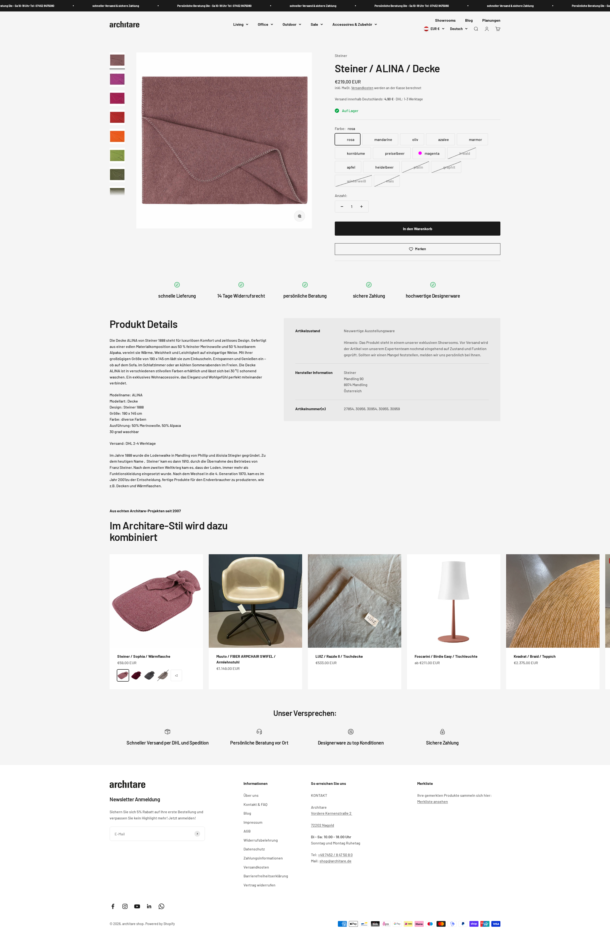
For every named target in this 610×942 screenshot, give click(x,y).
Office (263, 24)
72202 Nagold (322, 825)
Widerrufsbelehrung (261, 840)
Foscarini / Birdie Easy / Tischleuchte (446, 656)
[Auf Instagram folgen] (125, 906)
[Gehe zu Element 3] (117, 99)
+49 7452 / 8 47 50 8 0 (335, 854)
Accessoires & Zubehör (352, 24)
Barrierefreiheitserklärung (266, 876)
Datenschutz (254, 849)
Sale (314, 24)
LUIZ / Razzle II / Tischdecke (339, 656)
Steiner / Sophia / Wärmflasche (143, 656)
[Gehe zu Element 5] (117, 137)
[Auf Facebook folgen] (113, 906)
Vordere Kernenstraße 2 (331, 813)
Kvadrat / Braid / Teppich (535, 656)
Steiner (341, 55)
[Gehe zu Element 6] (117, 156)
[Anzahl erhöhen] (361, 206)
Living (238, 24)
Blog (469, 20)
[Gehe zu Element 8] (117, 194)
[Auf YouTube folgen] (137, 906)
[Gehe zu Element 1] (117, 60)
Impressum (253, 822)
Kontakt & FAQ (255, 804)
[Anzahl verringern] (342, 206)
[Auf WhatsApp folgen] (161, 906)
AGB (247, 831)
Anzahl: (341, 195)
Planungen (491, 20)
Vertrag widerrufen (259, 885)
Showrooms (445, 20)
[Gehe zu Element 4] (117, 118)
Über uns (251, 795)
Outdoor (289, 24)
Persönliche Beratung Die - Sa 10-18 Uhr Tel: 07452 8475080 (184, 5)
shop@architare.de (335, 861)
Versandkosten (362, 88)
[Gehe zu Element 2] (117, 80)
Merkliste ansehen (432, 801)
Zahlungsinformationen (263, 858)
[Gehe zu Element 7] (117, 175)
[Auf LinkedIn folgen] (149, 906)
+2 (176, 675)
